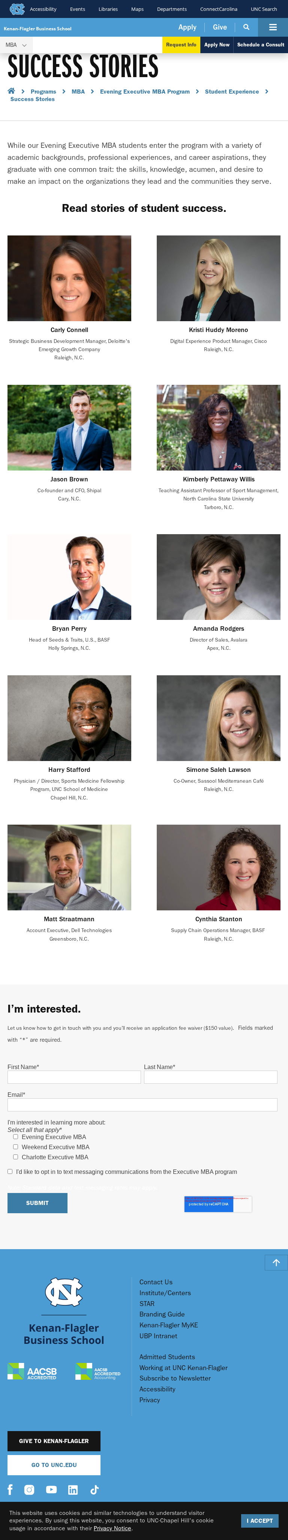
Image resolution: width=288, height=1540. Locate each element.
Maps (137, 9)
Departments (172, 9)
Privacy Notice (112, 1528)
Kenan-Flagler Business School (38, 28)
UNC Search (264, 9)
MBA (78, 91)
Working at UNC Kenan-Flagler (184, 1368)
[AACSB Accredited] (32, 1372)
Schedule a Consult (260, 45)
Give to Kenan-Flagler (54, 1441)
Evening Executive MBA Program (145, 91)
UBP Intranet (158, 1336)
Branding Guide (162, 1314)
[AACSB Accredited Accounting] (97, 1372)
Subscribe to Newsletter (175, 1378)
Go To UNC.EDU (54, 1465)
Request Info (181, 45)
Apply (187, 27)
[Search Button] (246, 27)
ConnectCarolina (218, 9)
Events (77, 9)
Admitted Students (167, 1357)
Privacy (150, 1400)
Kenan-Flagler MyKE (169, 1325)
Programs (43, 91)
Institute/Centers (165, 1293)
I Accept (260, 1520)
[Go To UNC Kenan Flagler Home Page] (64, 1310)
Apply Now (217, 45)
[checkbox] (143, 1147)
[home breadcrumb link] (11, 91)
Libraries (108, 9)
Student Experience (232, 91)
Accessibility (43, 9)
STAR (147, 1304)
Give (220, 27)
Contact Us (156, 1282)
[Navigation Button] (273, 27)
